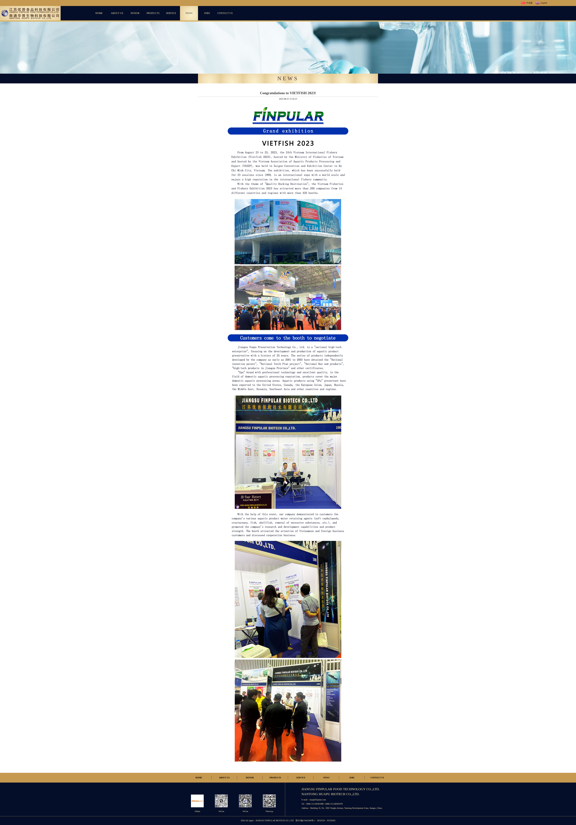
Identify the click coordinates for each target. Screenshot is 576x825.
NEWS (189, 13)
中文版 (529, 3)
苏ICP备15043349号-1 (305, 820)
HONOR (135, 13)
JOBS (207, 13)
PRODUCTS (153, 13)
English (544, 3)
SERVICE (171, 13)
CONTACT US (225, 13)
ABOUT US (117, 13)
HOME (99, 13)
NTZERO (331, 820)
